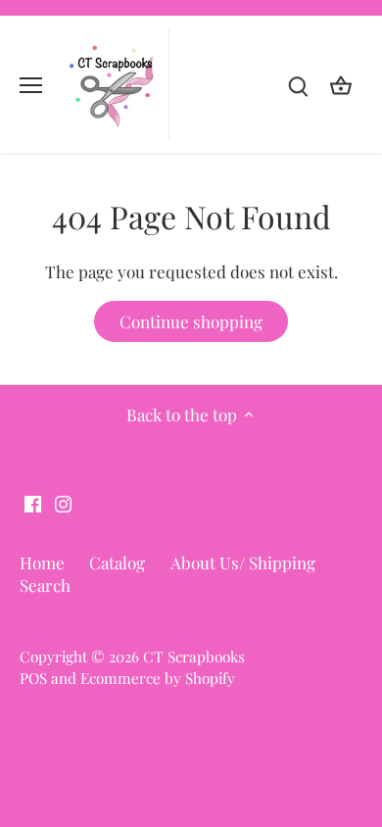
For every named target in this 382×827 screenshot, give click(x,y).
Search (45, 585)
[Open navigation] (31, 85)
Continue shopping (191, 321)
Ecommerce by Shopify (157, 677)
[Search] (297, 85)
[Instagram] (63, 502)
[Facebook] (32, 502)
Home (42, 562)
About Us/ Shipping (242, 562)
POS (33, 677)
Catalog (117, 562)
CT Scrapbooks (194, 656)
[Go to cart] (341, 85)
